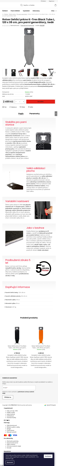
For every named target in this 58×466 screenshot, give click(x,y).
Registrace (51, 1)
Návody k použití (11, 432)
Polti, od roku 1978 (12, 411)
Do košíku (41, 101)
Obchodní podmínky (12, 441)
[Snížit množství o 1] (16, 101)
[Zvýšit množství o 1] (23, 101)
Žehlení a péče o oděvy (13, 427)
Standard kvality (11, 417)
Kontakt (9, 448)
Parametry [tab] (35, 113)
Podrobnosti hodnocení (27, 25)
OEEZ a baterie (11, 444)
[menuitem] (5, 10)
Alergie (9, 429)
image (1, 465)
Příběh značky (11, 412)
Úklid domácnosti (12, 425)
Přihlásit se (7, 397)
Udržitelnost (10, 416)
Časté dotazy (10, 430)
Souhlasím (48, 456)
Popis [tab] (20, 113)
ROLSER (42, 25)
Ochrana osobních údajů (14, 446)
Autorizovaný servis (12, 443)
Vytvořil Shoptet (51, 405)
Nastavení (10, 462)
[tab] (29, 408)
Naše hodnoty (11, 414)
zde (12, 458)
